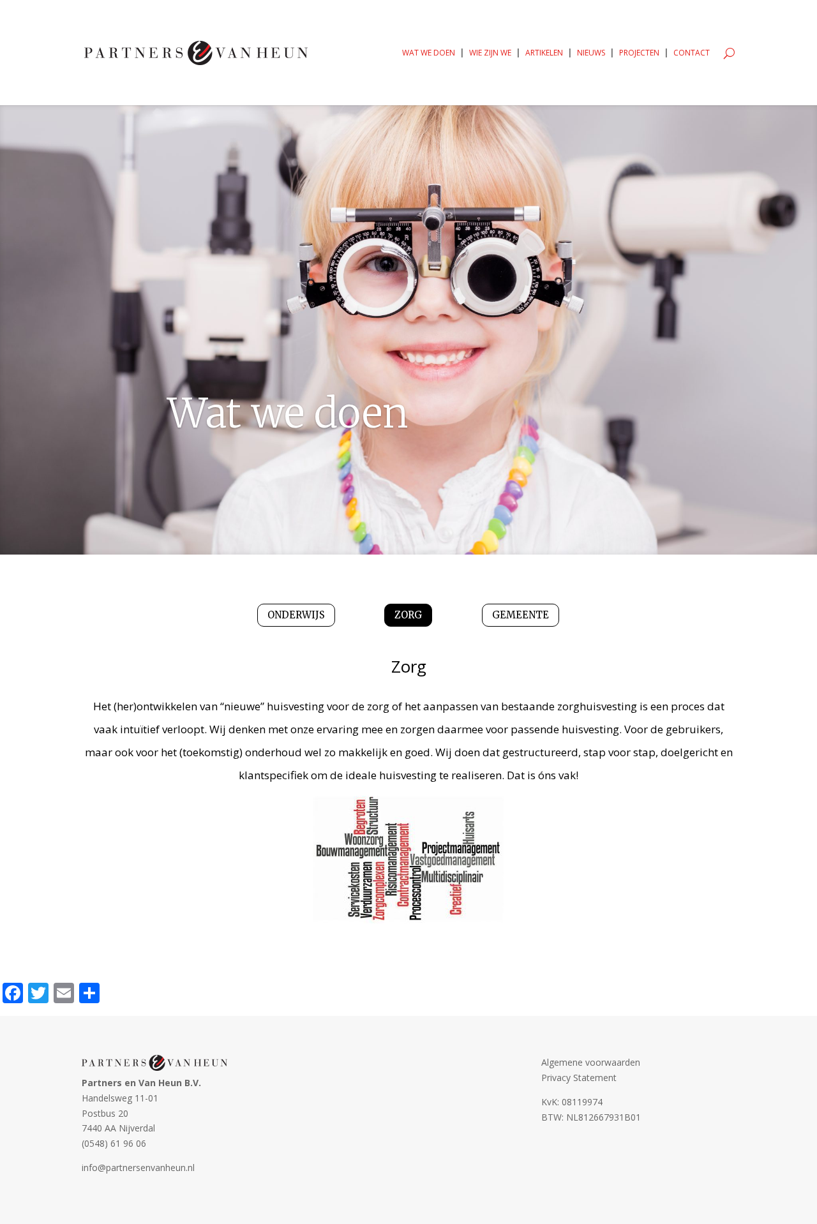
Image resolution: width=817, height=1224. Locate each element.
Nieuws (591, 53)
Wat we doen (428, 53)
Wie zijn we (490, 53)
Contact (691, 53)
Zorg (408, 615)
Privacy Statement (579, 1077)
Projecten (639, 53)
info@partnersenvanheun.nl (138, 1167)
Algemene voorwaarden (590, 1062)
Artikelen (544, 53)
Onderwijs (296, 615)
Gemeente (520, 615)
